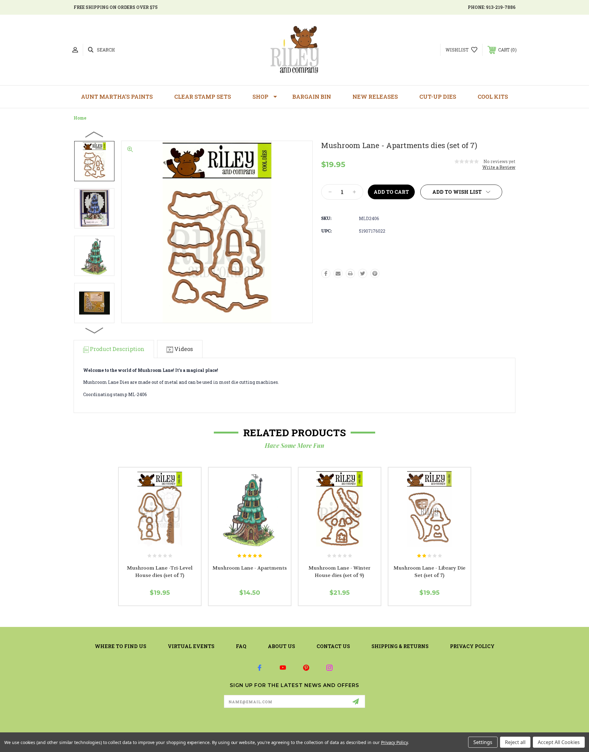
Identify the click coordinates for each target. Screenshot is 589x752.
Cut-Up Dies (437, 96)
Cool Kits (493, 96)
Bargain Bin (311, 96)
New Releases (375, 96)
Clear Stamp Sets (202, 96)
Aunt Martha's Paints (117, 96)
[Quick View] (153, 543)
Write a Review (498, 167)
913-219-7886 (500, 7)
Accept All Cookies (559, 742)
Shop (260, 96)
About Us (281, 646)
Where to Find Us (120, 646)
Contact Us (333, 646)
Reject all (515, 742)
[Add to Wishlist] (166, 543)
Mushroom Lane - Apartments (250, 568)
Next (94, 330)
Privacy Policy (472, 646)
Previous (94, 134)
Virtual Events (191, 646)
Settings (482, 742)
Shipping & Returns (400, 646)
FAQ (241, 646)
